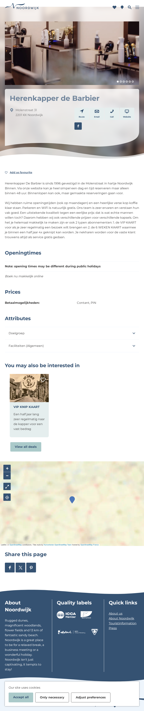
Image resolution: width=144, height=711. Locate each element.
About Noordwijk (121, 618)
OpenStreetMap (16, 544)
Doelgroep (17, 333)
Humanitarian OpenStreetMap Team (58, 544)
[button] (72, 500)
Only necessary (52, 697)
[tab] (118, 82)
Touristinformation (122, 623)
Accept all (21, 697)
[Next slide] (134, 53)
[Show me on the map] (7, 497)
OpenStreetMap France (89, 544)
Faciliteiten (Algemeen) (26, 346)
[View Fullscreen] (7, 486)
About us (115, 613)
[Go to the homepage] (22, 7)
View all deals (26, 447)
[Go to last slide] (10, 53)
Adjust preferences (91, 697)
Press (113, 628)
